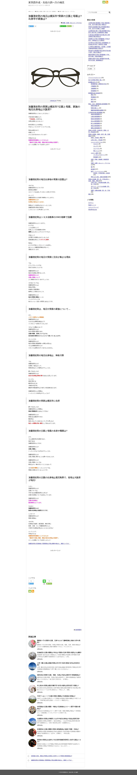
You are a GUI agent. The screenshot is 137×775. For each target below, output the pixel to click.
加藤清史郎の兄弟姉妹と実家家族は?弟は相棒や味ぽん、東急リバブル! (49, 543)
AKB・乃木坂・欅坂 (96, 137)
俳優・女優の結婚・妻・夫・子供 (100, 190)
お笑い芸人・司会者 (96, 140)
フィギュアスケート (99, 154)
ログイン (90, 202)
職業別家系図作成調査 (97, 110)
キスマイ (96, 144)
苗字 (92, 99)
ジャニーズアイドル (96, 142)
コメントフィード (93, 207)
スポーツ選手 (95, 153)
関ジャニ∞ (96, 151)
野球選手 (96, 157)
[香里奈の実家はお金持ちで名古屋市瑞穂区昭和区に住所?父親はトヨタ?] (32, 743)
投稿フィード (92, 205)
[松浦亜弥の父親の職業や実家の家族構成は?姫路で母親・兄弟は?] (32, 732)
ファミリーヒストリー (94, 77)
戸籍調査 (93, 86)
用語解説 (93, 97)
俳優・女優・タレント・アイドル (72, 23)
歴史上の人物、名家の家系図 (99, 177)
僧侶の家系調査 (95, 114)
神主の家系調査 (95, 125)
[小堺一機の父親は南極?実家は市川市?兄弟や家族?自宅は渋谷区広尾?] (32, 666)
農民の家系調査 (95, 128)
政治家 (93, 169)
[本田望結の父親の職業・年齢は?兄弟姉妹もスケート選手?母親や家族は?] (32, 710)
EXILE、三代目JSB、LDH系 (101, 173)
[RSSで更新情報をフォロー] (107, 2)
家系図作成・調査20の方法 (98, 84)
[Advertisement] (55, 43)
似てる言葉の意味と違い (95, 80)
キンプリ (96, 146)
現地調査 (93, 90)
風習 (92, 101)
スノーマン (96, 148)
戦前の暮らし (95, 108)
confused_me (53, 100)
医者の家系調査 (95, 119)
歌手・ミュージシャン (97, 171)
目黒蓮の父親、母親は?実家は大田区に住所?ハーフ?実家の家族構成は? (51, 756)
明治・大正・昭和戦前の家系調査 (97, 104)
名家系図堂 (78, 629)
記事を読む (40, 649)
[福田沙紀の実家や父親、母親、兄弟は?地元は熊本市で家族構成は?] (32, 678)
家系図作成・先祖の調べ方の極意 (46, 2)
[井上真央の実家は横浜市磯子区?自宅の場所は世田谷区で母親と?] (32, 689)
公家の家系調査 (95, 116)
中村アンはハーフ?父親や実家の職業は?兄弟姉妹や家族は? (56, 696)
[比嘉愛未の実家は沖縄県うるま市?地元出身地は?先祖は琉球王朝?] (32, 722)
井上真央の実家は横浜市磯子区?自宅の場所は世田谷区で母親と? (58, 685)
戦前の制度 (94, 105)
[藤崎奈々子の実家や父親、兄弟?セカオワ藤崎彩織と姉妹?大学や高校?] (32, 644)
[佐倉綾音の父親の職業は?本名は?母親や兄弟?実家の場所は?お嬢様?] (32, 656)
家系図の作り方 (92, 82)
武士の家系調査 (95, 121)
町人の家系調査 (95, 123)
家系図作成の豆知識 (94, 93)
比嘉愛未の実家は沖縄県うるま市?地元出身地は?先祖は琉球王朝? (58, 718)
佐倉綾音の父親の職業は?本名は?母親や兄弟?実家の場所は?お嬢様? (59, 652)
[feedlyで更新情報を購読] (104, 2)
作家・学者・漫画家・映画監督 (100, 159)
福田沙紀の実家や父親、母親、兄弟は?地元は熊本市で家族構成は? (58, 675)
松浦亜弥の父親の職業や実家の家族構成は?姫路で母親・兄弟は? (58, 729)
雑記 (89, 194)
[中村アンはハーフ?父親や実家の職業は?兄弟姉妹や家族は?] (32, 699)
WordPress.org (92, 209)
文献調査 (93, 88)
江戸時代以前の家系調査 (95, 112)
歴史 (92, 94)
